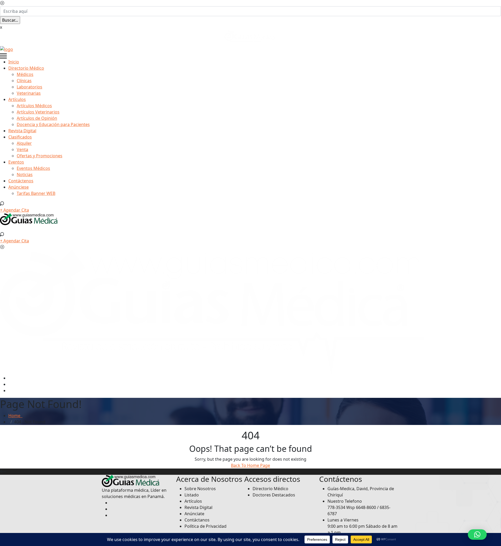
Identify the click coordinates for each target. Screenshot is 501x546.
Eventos (16, 162)
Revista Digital (22, 131)
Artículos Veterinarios (38, 112)
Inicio (13, 62)
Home (15, 415)
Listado (191, 495)
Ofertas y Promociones (39, 156)
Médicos (25, 74)
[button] (477, 534)
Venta (22, 149)
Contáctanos (197, 520)
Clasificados (20, 137)
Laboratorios (29, 87)
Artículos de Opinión (37, 118)
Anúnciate (194, 514)
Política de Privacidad (205, 526)
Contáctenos (20, 181)
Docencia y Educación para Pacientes (53, 124)
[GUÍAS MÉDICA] (6, 49)
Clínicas (24, 80)
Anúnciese (18, 187)
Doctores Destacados (274, 495)
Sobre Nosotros (200, 488)
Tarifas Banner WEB (36, 193)
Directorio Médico (26, 68)
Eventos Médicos (33, 168)
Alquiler (24, 143)
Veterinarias (29, 93)
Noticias (25, 174)
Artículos (17, 99)
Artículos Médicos (34, 106)
